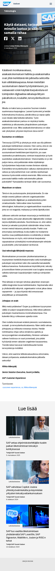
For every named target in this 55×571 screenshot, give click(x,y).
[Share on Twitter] (13, 39)
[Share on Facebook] (5, 39)
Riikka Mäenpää (21, 46)
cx (22, 387)
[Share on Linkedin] (19, 39)
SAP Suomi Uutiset (18, 453)
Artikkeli (7, 46)
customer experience (11, 387)
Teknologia (10, 11)
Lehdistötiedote (14, 437)
